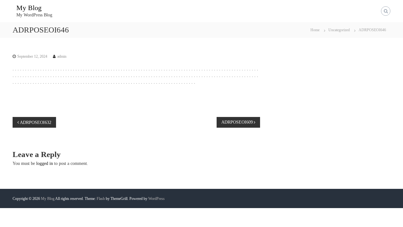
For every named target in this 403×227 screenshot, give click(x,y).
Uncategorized (339, 30)
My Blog (29, 8)
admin (61, 56)
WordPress (156, 198)
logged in (44, 163)
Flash (101, 198)
